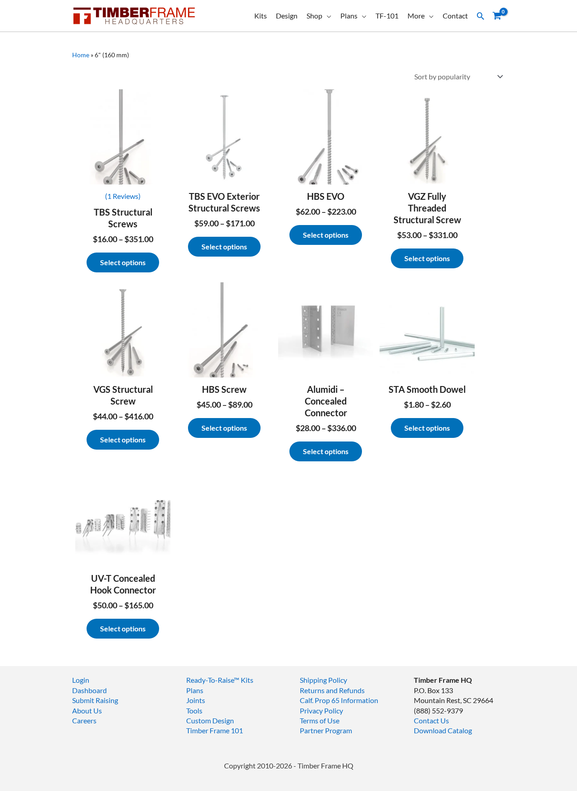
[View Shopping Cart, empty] (497, 16)
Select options (123, 262)
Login (80, 680)
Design (287, 15)
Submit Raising (95, 700)
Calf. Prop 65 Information (339, 700)
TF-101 (387, 15)
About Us (87, 710)
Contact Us (431, 720)
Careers (84, 720)
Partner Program (326, 730)
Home (80, 55)
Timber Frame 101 (214, 730)
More (416, 15)
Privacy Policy (321, 710)
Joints (195, 700)
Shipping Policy (323, 680)
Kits (260, 15)
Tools (194, 710)
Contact (455, 15)
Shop (314, 15)
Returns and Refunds (332, 690)
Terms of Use (319, 720)
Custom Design (210, 720)
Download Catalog (443, 730)
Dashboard (89, 690)
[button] (480, 16)
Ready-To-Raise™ (212, 680)
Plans (348, 15)
